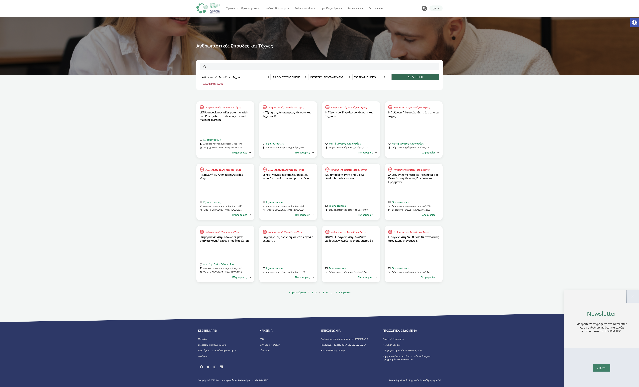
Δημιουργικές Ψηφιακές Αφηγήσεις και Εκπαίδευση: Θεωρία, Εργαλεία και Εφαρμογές (413, 178)
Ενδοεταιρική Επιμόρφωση (212, 344)
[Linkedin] (221, 367)
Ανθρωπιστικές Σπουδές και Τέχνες (223, 107)
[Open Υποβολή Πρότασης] (288, 8)
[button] (634, 22)
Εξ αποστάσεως (212, 139)
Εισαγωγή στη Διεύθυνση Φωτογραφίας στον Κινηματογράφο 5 (413, 238)
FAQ (262, 339)
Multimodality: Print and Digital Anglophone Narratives (344, 176)
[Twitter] (208, 367)
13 (335, 292)
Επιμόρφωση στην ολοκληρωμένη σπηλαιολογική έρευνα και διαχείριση (224, 238)
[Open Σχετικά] (237, 8)
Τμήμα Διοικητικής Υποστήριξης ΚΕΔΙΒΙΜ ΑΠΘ (344, 339)
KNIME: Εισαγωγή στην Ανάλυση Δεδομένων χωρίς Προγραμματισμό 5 (349, 238)
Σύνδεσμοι (265, 350)
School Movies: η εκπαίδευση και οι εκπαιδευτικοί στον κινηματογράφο (286, 176)
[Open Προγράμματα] (259, 8)
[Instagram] (214, 367)
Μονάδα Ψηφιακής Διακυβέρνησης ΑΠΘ (420, 380)
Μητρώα (202, 339)
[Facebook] (201, 367)
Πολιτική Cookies (391, 344)
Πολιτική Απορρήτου (393, 339)
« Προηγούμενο (297, 292)
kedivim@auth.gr (336, 350)
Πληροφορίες (239, 152)
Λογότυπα (203, 356)
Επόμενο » (344, 292)
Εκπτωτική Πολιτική (270, 344)
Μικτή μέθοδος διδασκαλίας (345, 143)
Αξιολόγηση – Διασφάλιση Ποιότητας (217, 350)
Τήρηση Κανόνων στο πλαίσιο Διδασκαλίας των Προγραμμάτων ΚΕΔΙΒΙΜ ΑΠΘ (407, 358)
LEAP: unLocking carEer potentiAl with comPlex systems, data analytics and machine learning (224, 116)
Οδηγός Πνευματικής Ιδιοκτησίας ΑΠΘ (402, 350)
